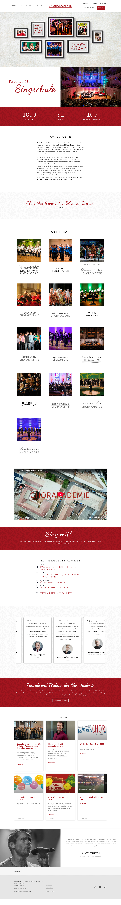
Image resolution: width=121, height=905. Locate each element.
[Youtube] (100, 887)
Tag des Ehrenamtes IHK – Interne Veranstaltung (58, 568)
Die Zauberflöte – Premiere (54, 587)
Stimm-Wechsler (91, 314)
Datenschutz (49, 888)
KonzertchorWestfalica (29, 404)
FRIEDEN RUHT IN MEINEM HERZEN (56, 593)
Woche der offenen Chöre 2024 (92, 744)
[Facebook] (95, 887)
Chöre (13, 6)
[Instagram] (104, 887)
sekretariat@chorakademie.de (60, 543)
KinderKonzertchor (60, 269)
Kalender (84, 4)
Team (21, 6)
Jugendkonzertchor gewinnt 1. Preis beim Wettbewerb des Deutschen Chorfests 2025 (29, 746)
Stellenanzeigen (50, 891)
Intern (100, 8)
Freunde (29, 6)
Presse (94, 4)
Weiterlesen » (20, 764)
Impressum (49, 885)
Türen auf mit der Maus (52, 582)
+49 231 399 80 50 (20, 888)
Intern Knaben (89, 8)
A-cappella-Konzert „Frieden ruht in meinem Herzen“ (59, 575)
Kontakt (103, 4)
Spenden (39, 6)
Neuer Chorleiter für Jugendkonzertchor (56, 745)
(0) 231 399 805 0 (80, 541)
